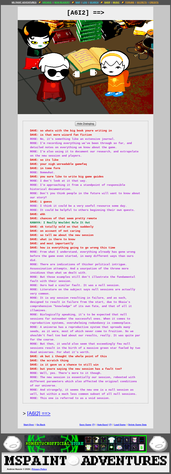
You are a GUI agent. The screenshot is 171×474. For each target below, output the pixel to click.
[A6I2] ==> (38, 413)
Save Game (85, 424)
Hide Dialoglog (85, 123)
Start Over (29, 424)
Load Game (120, 424)
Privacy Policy (39, 469)
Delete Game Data (137, 424)
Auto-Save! (102, 424)
